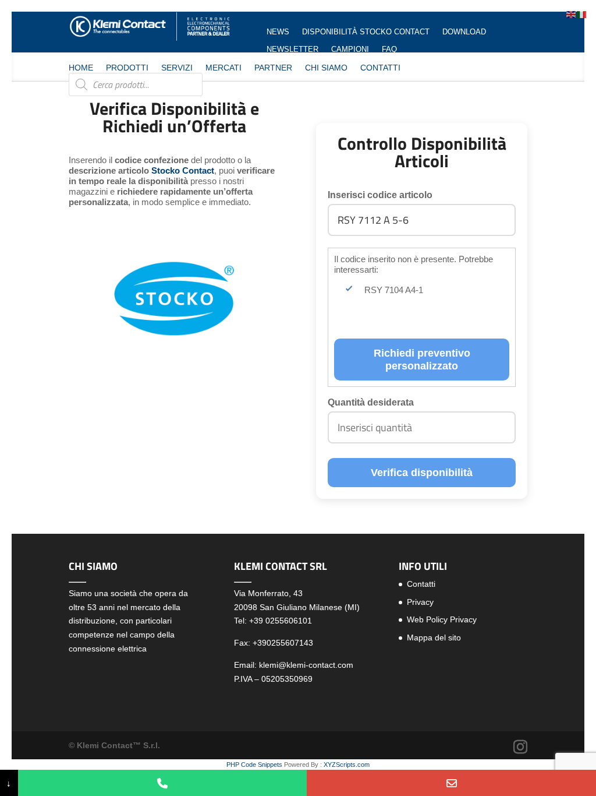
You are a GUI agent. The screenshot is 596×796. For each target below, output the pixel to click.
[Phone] (162, 783)
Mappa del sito (434, 637)
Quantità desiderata (371, 402)
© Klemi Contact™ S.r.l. (114, 745)
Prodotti (127, 68)
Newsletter (292, 49)
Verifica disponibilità (422, 472)
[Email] (451, 783)
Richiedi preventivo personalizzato (422, 359)
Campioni (350, 49)
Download (464, 32)
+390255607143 (283, 642)
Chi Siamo (326, 68)
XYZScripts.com (347, 764)
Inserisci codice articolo (380, 195)
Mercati (223, 68)
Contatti (380, 68)
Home (81, 68)
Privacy (420, 602)
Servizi (177, 68)
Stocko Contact (182, 170)
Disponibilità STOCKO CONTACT (366, 32)
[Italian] (582, 14)
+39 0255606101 (280, 620)
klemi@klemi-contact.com (306, 665)
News (278, 32)
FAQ (389, 49)
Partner (273, 68)
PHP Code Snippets (254, 764)
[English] (571, 14)
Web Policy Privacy (442, 619)
